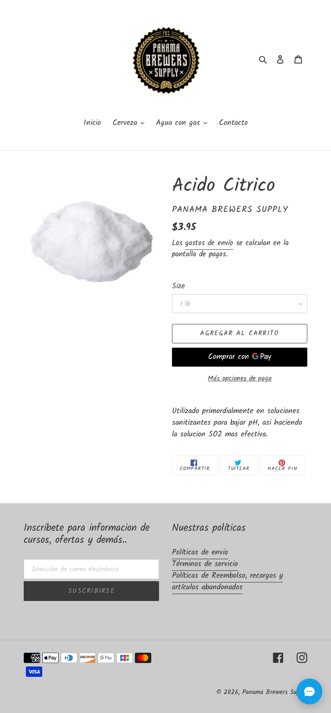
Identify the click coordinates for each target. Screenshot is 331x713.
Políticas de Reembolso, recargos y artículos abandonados (227, 582)
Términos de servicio (205, 564)
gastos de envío (209, 243)
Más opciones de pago (240, 379)
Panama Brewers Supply (274, 692)
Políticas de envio (200, 552)
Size (178, 286)
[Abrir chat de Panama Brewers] (309, 691)
